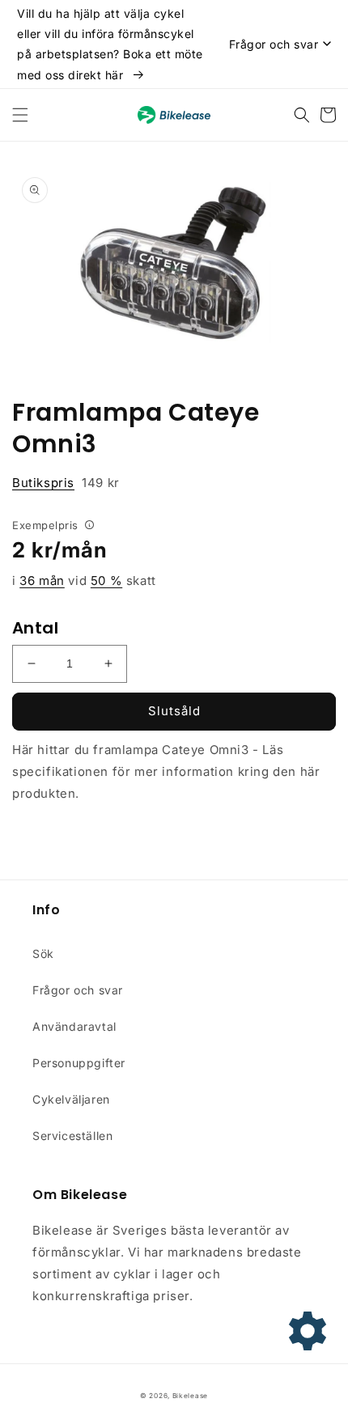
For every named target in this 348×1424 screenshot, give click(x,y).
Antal (35, 628)
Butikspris (43, 482)
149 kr (66, 482)
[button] (20, 115)
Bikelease (190, 1396)
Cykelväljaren (71, 1099)
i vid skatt (84, 580)
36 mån (42, 580)
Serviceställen (72, 1135)
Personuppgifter (78, 1063)
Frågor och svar (77, 990)
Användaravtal (74, 1026)
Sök (43, 953)
